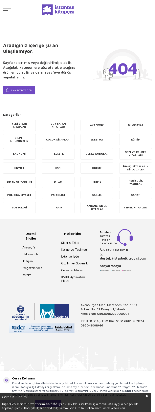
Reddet (127, 390)
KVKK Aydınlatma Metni (73, 278)
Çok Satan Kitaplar (58, 125)
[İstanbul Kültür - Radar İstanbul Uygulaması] (41, 328)
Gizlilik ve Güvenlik (74, 263)
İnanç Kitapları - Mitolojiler (135, 168)
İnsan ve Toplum (19, 182)
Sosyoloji (19, 207)
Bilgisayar (135, 125)
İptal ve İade (70, 256)
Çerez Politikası (72, 270)
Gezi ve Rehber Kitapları (136, 153)
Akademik (97, 125)
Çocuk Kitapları (58, 139)
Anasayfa (29, 247)
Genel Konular (97, 153)
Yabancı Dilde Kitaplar (97, 207)
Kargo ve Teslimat (74, 249)
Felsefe (58, 153)
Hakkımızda (30, 254)
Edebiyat (97, 139)
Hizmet (19, 168)
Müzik (97, 182)
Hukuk (97, 168)
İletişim (27, 261)
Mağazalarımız (32, 268)
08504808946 (92, 325)
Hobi (58, 168)
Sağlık (97, 194)
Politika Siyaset (19, 194)
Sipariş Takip (70, 242)
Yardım (26, 275)
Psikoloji (58, 194)
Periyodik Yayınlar (136, 182)
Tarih (58, 207)
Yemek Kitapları (136, 207)
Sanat (135, 194)
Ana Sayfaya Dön (21, 90)
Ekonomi (19, 153)
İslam (58, 182)
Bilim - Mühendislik (19, 139)
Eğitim (135, 139)
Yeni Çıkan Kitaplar (19, 125)
